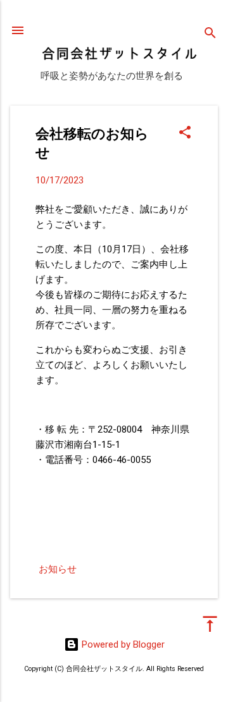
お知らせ (58, 569)
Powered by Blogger (122, 644)
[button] (185, 133)
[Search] (210, 34)
